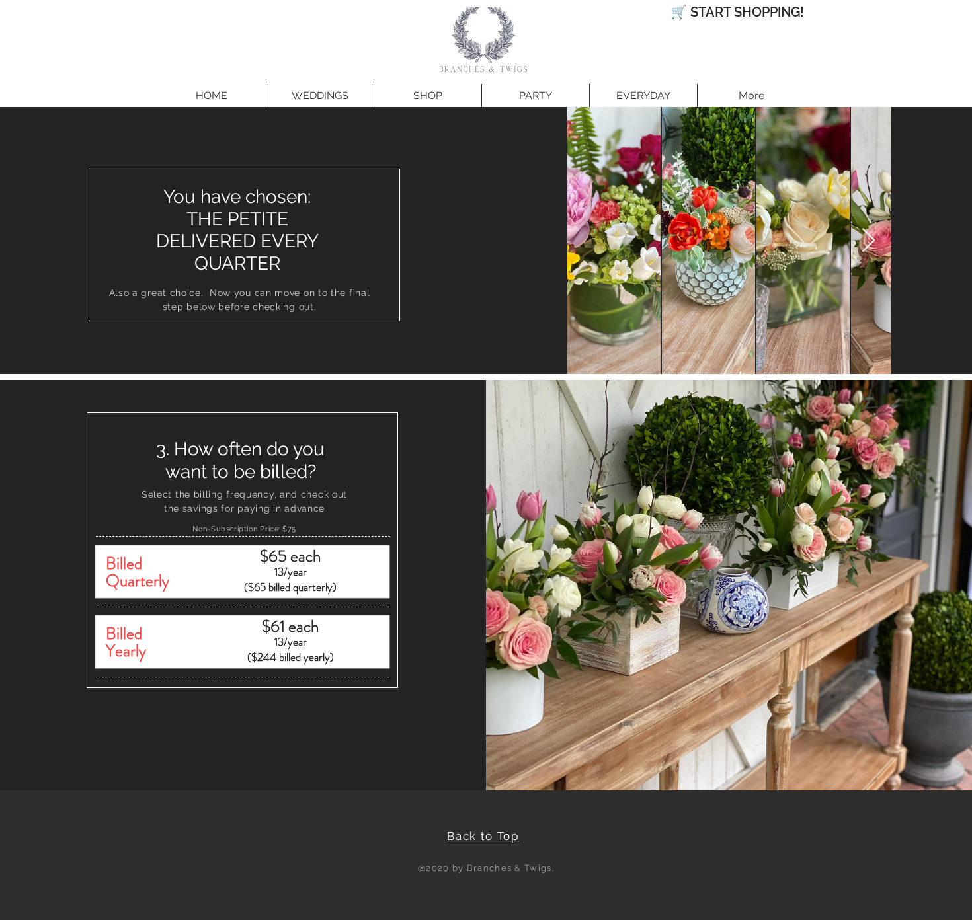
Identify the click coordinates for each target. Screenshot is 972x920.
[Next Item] (868, 241)
